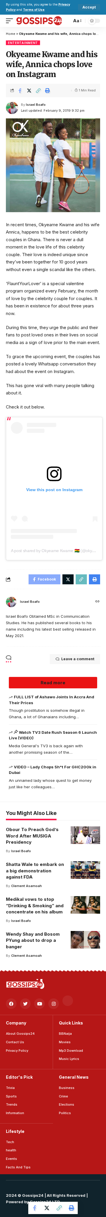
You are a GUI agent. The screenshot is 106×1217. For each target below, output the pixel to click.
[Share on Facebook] (20, 90)
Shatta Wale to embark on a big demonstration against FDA (35, 871)
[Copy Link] (38, 90)
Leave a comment (77, 659)
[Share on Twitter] (29, 90)
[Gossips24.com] (39, 21)
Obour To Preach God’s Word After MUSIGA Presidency (32, 836)
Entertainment (23, 43)
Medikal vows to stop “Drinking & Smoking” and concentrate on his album (35, 905)
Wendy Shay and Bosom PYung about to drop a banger (33, 940)
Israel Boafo (36, 105)
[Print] (47, 90)
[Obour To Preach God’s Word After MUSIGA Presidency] (85, 835)
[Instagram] (53, 1003)
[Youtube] (39, 1003)
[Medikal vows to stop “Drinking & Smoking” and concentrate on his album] (85, 905)
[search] (66, 20)
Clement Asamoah (26, 886)
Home (10, 34)
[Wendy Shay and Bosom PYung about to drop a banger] (85, 940)
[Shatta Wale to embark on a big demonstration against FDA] (85, 870)
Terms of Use (33, 10)
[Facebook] (11, 1003)
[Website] (97, 601)
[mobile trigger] (11, 21)
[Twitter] (25, 1003)
